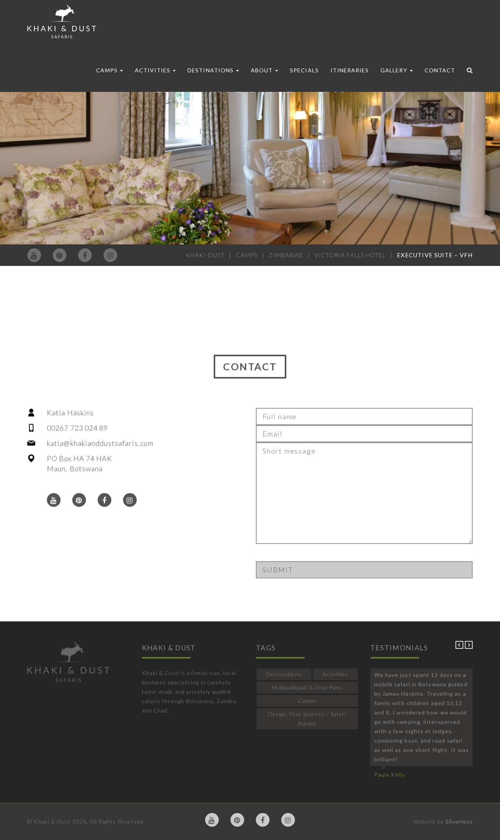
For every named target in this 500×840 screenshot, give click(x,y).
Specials (304, 70)
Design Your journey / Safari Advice (307, 719)
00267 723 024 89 (77, 428)
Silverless (459, 821)
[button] (460, 646)
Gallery (394, 70)
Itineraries (349, 70)
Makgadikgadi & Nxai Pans (307, 687)
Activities (153, 70)
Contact (440, 70)
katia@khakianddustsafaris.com (100, 443)
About (262, 70)
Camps (107, 70)
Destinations (211, 70)
